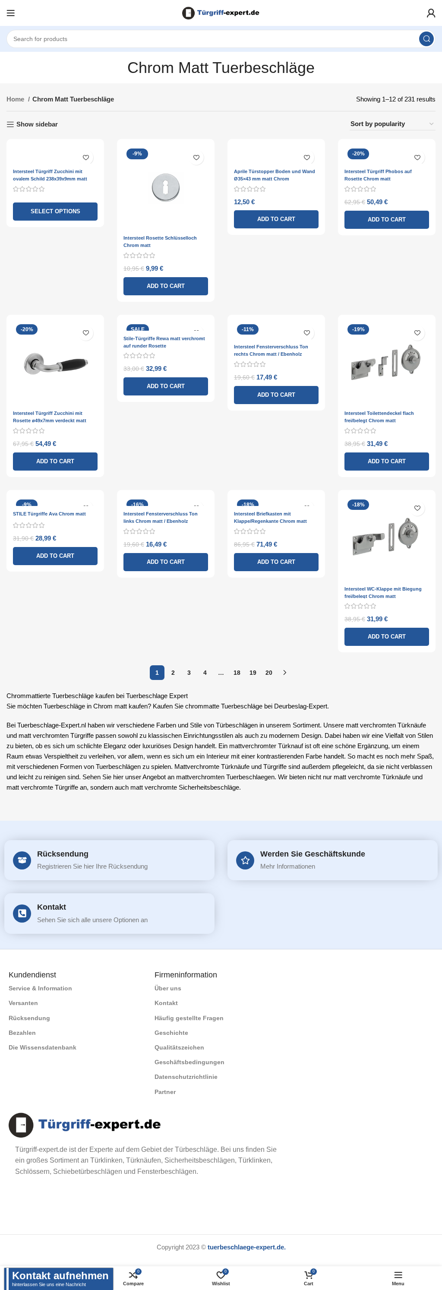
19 (252, 672)
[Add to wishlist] (85, 157)
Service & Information (40, 988)
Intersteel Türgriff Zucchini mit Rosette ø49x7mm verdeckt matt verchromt (49, 420)
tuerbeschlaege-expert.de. (247, 1247)
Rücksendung (62, 854)
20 (268, 672)
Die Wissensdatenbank (42, 1047)
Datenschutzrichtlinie (186, 1076)
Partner (165, 1091)
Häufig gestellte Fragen (189, 1018)
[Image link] (85, 1124)
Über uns (168, 988)
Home (16, 99)
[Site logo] (221, 12)
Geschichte (171, 1032)
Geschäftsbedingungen (189, 1062)
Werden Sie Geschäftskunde (312, 854)
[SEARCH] (426, 39)
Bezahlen (22, 1032)
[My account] (431, 13)
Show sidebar (37, 124)
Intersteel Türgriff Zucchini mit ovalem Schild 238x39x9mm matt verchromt (50, 179)
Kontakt (51, 907)
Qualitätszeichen (179, 1047)
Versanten (23, 1002)
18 (237, 672)
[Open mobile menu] (10, 13)
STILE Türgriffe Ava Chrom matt (49, 513)
